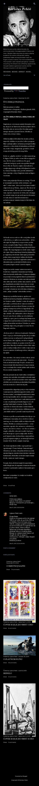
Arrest (22, 72)
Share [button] (5, 485)
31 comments (12, 677)
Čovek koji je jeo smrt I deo (18, 624)
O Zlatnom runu (12, 659)
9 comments (12, 742)
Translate (22, 90)
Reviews (7, 72)
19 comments (15, 569)
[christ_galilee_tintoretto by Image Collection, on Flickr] (19, 228)
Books (14, 72)
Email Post (11, 485)
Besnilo (7, 673)
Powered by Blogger (21, 776)
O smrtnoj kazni (15, 566)
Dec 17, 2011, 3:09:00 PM (17, 507)
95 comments (12, 662)
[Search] (34, 3)
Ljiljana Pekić (14, 513)
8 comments (12, 628)
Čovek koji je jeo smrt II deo (18, 738)
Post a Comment (9, 548)
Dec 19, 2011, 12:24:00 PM (17, 543)
